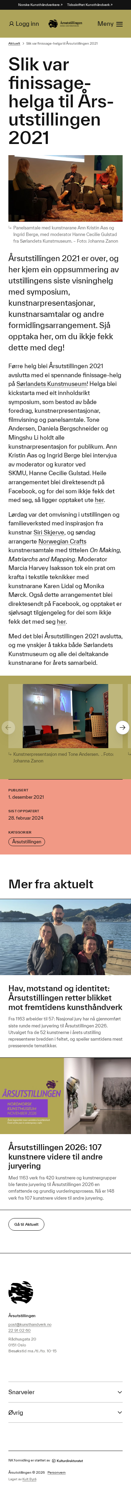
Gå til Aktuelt (26, 1224)
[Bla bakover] (8, 728)
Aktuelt (14, 43)
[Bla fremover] (123, 728)
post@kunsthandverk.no (29, 1324)
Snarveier (21, 1392)
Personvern (57, 1472)
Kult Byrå (29, 1479)
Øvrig (15, 1412)
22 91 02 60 (19, 1330)
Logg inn (27, 23)
